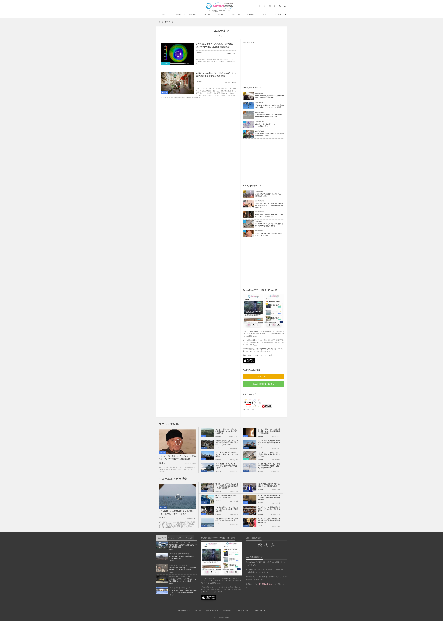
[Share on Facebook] (259, 6)
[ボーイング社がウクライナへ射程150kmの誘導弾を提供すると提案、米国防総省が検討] (249, 467)
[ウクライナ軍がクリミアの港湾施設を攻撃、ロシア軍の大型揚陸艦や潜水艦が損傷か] (249, 432)
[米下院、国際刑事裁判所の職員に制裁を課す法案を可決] (207, 499)
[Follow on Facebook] (266, 545)
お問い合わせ (226, 610)
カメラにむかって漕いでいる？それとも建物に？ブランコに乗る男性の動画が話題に (182, 591)
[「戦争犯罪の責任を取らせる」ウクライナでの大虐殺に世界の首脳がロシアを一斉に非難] (207, 444)
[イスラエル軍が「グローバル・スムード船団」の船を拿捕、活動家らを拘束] (207, 510)
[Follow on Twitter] (264, 6)
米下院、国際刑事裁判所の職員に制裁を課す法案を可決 (227, 496)
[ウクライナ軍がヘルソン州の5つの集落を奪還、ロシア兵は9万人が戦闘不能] (207, 432)
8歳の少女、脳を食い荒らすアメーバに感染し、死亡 (265, 125)
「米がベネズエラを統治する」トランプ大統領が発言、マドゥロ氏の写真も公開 (182, 569)
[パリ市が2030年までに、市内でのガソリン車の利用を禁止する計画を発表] (177, 83)
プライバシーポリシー (212, 610)
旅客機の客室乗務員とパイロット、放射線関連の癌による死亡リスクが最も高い (269, 97)
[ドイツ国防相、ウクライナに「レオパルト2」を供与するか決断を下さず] (207, 467)
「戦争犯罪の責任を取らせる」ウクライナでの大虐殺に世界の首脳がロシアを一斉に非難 (227, 443)
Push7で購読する (263, 376)
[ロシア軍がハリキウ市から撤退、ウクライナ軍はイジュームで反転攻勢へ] (207, 455)
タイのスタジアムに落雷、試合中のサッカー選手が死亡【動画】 (269, 195)
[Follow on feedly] (272, 545)
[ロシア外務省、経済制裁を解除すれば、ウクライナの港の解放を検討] (249, 444)
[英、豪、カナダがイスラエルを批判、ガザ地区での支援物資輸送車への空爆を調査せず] (207, 487)
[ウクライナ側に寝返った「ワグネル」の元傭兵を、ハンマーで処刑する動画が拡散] (177, 441)
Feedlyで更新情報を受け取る (263, 384)
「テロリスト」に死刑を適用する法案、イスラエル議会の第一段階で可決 (269, 509)
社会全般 (178, 14)
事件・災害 (246, 459)
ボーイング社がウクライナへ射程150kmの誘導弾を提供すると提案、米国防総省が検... (269, 466)
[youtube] (275, 6)
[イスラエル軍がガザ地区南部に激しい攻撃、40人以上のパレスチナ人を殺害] (249, 499)
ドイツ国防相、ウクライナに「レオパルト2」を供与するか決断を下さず (227, 466)
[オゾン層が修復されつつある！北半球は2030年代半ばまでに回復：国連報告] (177, 54)
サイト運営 (198, 610)
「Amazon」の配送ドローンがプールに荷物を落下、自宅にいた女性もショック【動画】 (269, 106)
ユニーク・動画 (236, 14)
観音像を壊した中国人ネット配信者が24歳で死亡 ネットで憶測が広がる (269, 215)
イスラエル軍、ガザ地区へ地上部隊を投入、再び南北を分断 (181, 557)
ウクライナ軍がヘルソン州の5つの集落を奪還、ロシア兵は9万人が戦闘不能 (226, 431)
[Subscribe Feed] (280, 6)
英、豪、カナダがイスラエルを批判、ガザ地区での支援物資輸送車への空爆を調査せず (227, 486)
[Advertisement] (263, 65)
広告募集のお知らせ (259, 610)
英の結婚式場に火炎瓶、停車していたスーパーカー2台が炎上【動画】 (269, 134)
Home (163, 14)
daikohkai (199, 52)
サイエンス (221, 14)
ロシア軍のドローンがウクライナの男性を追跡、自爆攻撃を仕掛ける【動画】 (269, 225)
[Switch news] (219, 8)
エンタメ (265, 14)
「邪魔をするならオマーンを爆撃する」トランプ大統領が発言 (227, 520)
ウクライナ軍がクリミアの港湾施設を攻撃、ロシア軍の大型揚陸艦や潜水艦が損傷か (269, 431)
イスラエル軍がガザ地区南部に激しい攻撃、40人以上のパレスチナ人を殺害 (269, 497)
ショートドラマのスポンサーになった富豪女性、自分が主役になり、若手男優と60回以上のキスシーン (269, 205)
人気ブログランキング (249, 409)
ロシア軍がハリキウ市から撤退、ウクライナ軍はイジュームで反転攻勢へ (227, 454)
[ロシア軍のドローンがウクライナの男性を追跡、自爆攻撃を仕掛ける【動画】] (249, 455)
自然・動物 (207, 14)
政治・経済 (192, 14)
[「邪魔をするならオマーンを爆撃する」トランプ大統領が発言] (207, 522)
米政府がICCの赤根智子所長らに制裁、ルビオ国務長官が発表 (269, 485)
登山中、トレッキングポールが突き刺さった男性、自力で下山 (268, 234)
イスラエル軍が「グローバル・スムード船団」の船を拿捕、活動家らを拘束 (227, 509)
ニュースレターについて (242, 610)
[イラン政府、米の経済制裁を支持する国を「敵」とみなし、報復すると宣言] (177, 496)
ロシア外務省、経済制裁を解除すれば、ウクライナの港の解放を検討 (269, 443)
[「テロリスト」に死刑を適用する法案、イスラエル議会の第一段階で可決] (249, 510)
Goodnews (250, 14)
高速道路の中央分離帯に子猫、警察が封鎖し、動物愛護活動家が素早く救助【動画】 (269, 115)
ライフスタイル (279, 14)
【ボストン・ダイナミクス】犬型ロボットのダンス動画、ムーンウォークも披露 (182, 580)
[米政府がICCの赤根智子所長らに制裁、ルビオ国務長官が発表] (249, 487)
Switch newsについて (184, 610)
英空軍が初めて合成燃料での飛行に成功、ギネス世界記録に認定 (182, 546)
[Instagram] (269, 6)
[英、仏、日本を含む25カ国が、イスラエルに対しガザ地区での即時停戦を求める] (249, 522)
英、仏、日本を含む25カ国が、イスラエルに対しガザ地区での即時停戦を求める (269, 521)
